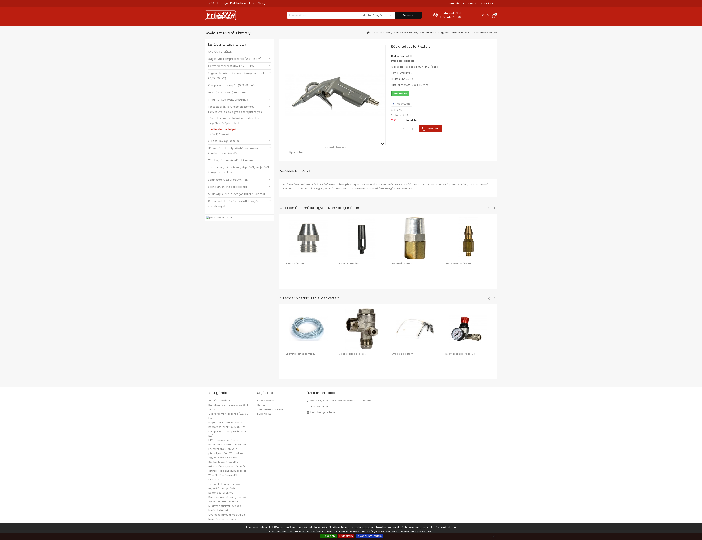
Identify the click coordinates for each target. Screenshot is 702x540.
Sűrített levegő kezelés (224, 141)
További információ (369, 536)
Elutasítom (346, 536)
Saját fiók (265, 392)
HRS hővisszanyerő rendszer (227, 92)
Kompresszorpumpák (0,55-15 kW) (231, 85)
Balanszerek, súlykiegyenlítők (228, 180)
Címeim (262, 405)
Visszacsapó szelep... (353, 354)
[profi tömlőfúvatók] (219, 217)
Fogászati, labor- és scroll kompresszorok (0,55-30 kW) (236, 75)
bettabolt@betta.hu (323, 412)
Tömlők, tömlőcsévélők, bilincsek (230, 160)
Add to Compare (296, 256)
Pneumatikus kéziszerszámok (228, 99)
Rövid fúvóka (295, 263)
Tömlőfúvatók (219, 134)
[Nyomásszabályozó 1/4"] (468, 328)
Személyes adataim (270, 409)
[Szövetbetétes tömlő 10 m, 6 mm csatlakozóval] (308, 328)
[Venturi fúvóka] (362, 238)
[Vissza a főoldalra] (368, 32)
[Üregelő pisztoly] (415, 328)
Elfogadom (329, 536)
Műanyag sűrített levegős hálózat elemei (236, 194)
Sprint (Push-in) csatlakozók (227, 187)
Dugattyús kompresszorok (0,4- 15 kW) (235, 59)
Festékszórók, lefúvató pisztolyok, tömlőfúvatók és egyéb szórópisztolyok (235, 109)
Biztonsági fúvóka (458, 263)
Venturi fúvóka (349, 263)
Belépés (454, 3)
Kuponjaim (264, 414)
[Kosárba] (289, 256)
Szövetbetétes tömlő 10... (302, 354)
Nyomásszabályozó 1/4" (460, 354)
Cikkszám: (398, 56)
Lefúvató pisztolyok (223, 129)
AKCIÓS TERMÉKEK (220, 52)
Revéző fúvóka (402, 263)
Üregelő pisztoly (402, 354)
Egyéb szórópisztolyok (225, 123)
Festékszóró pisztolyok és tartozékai (234, 118)
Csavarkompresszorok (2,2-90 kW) (232, 66)
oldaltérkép (487, 3)
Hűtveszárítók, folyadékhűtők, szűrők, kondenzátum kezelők (233, 150)
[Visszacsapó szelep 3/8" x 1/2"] (362, 328)
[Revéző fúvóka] (415, 238)
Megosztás (403, 103)
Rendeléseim (265, 400)
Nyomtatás (296, 152)
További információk (295, 171)
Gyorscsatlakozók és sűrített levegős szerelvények (233, 203)
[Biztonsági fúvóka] (468, 238)
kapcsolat (469, 3)
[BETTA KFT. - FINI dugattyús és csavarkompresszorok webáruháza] (220, 15)
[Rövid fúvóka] (308, 238)
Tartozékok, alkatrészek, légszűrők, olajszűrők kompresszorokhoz (239, 170)
